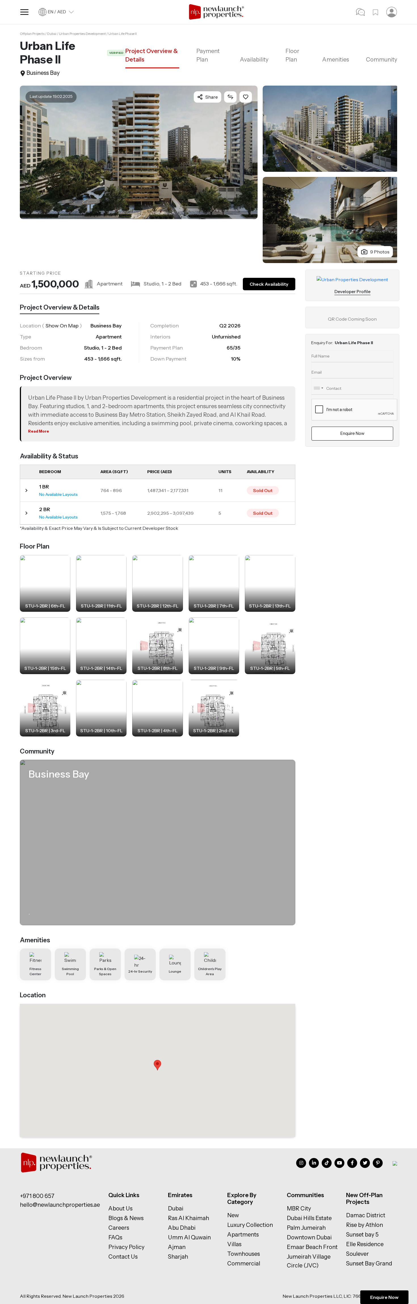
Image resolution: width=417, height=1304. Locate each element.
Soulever (357, 1253)
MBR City (299, 1208)
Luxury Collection (250, 1225)
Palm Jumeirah (306, 1227)
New (233, 1215)
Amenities (335, 59)
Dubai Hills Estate (309, 1218)
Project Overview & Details (151, 55)
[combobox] (318, 388)
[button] (157, 1065)
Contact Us (123, 1256)
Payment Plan (208, 55)
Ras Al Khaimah (188, 1218)
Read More (38, 431)
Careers (118, 1227)
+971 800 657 (37, 1196)
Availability (254, 59)
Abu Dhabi (181, 1227)
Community (381, 59)
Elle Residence (365, 1244)
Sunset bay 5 (362, 1234)
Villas (234, 1244)
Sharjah (178, 1256)
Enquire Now (384, 1297)
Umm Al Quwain (189, 1237)
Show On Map (62, 326)
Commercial (243, 1263)
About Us (120, 1208)
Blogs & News (126, 1218)
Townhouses (243, 1253)
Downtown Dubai (309, 1237)
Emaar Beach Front (312, 1247)
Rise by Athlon (364, 1225)
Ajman (177, 1247)
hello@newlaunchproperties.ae (60, 1204)
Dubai (175, 1208)
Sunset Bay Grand (369, 1263)
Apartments (243, 1234)
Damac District (365, 1215)
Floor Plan (292, 55)
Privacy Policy (126, 1247)
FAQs (115, 1237)
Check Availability (269, 284)
